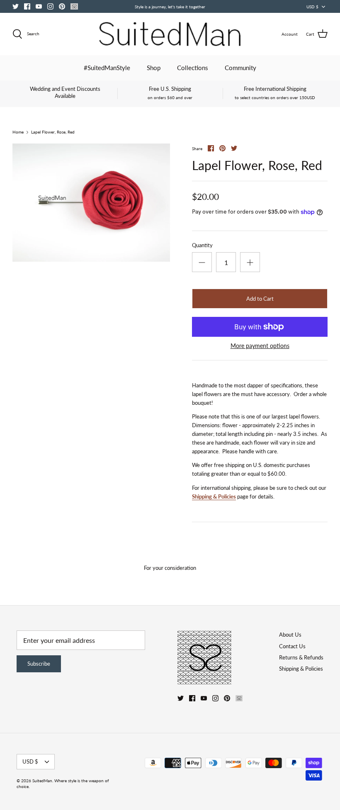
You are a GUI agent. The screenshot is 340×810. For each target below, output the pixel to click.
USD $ (312, 6)
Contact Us (292, 646)
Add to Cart (260, 298)
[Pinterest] (62, 6)
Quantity (202, 245)
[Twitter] (15, 6)
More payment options (260, 346)
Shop (153, 67)
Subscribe (38, 663)
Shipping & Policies (214, 496)
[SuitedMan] (170, 34)
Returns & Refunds (301, 657)
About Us (290, 634)
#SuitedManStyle (107, 67)
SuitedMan (42, 780)
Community (240, 67)
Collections (192, 67)
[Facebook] (27, 6)
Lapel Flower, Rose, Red (53, 132)
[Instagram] (50, 6)
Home (18, 132)
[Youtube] (39, 6)
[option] (91, 203)
